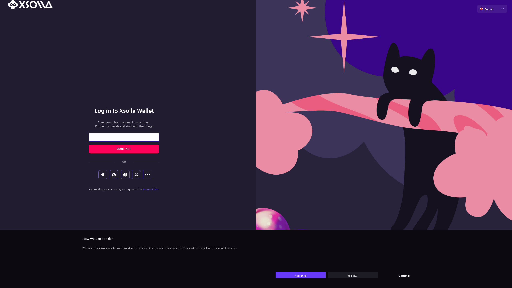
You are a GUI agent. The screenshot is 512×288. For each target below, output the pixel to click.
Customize (405, 275)
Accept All (300, 275)
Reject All (352, 275)
